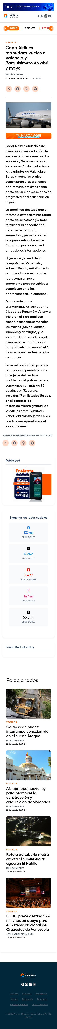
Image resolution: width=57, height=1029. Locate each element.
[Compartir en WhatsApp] (26, 89)
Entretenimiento (19, 1005)
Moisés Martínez (14, 75)
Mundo (14, 999)
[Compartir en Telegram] (35, 89)
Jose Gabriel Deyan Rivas (20, 934)
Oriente (29, 28)
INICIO (14, 28)
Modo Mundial (40, 1005)
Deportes (42, 999)
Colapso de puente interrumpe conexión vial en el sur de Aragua (28, 731)
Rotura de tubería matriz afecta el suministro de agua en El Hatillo (27, 859)
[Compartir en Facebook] (17, 89)
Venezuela (41, 994)
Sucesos (26, 994)
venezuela (11, 722)
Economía (27, 999)
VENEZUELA (11, 43)
